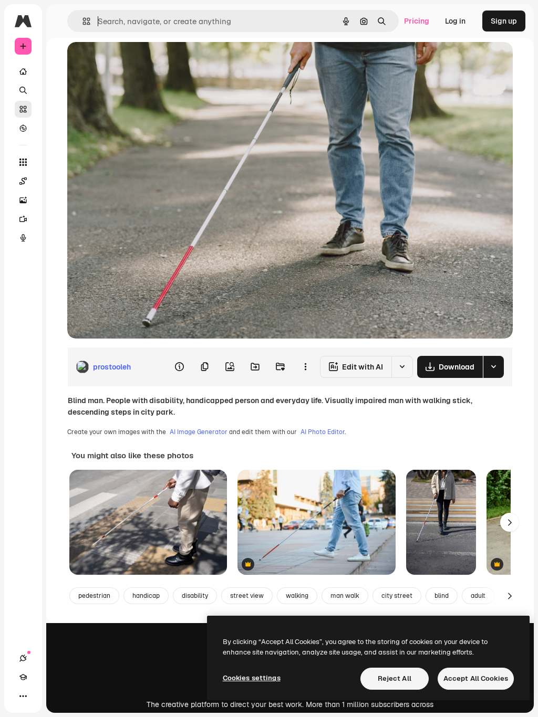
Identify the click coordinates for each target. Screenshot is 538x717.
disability (195, 596)
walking (297, 596)
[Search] (23, 90)
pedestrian (94, 596)
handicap (146, 596)
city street (396, 596)
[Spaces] (23, 181)
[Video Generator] (23, 218)
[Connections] (23, 658)
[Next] (509, 522)
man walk (344, 596)
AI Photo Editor (323, 432)
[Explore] (23, 128)
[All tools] (23, 162)
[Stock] (23, 109)
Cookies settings (252, 677)
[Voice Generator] (23, 237)
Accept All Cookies (475, 678)
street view (247, 596)
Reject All (394, 678)
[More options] (305, 366)
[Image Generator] (23, 200)
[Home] (23, 71)
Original (134, 62)
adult (478, 596)
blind (441, 596)
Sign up (504, 21)
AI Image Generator (198, 432)
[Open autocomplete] (82, 21)
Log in (455, 21)
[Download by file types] (493, 367)
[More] (23, 696)
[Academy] (23, 677)
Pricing (416, 21)
